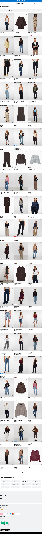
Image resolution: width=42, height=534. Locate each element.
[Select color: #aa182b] (31, 35)
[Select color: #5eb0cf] (28, 126)
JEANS (13, 481)
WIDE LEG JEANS (25, 484)
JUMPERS (24, 487)
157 (22, 472)
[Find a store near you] (34, 3)
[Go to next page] (24, 472)
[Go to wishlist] (38, 3)
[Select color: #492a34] (29, 126)
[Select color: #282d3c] (28, 217)
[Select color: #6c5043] (30, 217)
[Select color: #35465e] (30, 35)
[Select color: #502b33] (31, 217)
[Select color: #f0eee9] (2, 468)
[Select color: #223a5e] (31, 286)
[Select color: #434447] (15, 217)
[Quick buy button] (13, 31)
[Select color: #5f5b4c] (31, 263)
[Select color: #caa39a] (1, 468)
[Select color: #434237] (2, 240)
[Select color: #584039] (15, 377)
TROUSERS (14, 487)
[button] (7, 22)
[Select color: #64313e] (15, 263)
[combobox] (10, 10)
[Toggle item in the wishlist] (12, 14)
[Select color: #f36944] (29, 35)
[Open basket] (40, 3)
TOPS (3, 487)
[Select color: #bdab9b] (28, 263)
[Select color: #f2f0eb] (1, 240)
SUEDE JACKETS (15, 484)
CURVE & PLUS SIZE (26, 481)
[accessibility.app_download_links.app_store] (7, 530)
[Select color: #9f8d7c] (1, 149)
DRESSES (3, 484)
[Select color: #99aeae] (31, 126)
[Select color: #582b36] (3, 240)
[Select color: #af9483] (16, 377)
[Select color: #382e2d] (0, 149)
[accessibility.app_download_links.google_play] (2, 530)
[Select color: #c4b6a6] (0, 126)
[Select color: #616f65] (29, 217)
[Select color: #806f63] (15, 240)
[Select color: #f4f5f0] (28, 286)
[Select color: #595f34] (29, 286)
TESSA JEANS (35, 484)
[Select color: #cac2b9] (14, 217)
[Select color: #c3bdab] (28, 35)
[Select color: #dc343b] (30, 126)
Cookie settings (21, 533)
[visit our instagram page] (2, 518)
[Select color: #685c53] (0, 468)
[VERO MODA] (21, 3)
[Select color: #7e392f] (30, 286)
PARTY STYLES (35, 487)
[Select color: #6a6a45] (16, 263)
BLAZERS (34, 481)
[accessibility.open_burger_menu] (1, 3)
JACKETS (3, 481)
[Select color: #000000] (1, 126)
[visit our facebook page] (0, 518)
